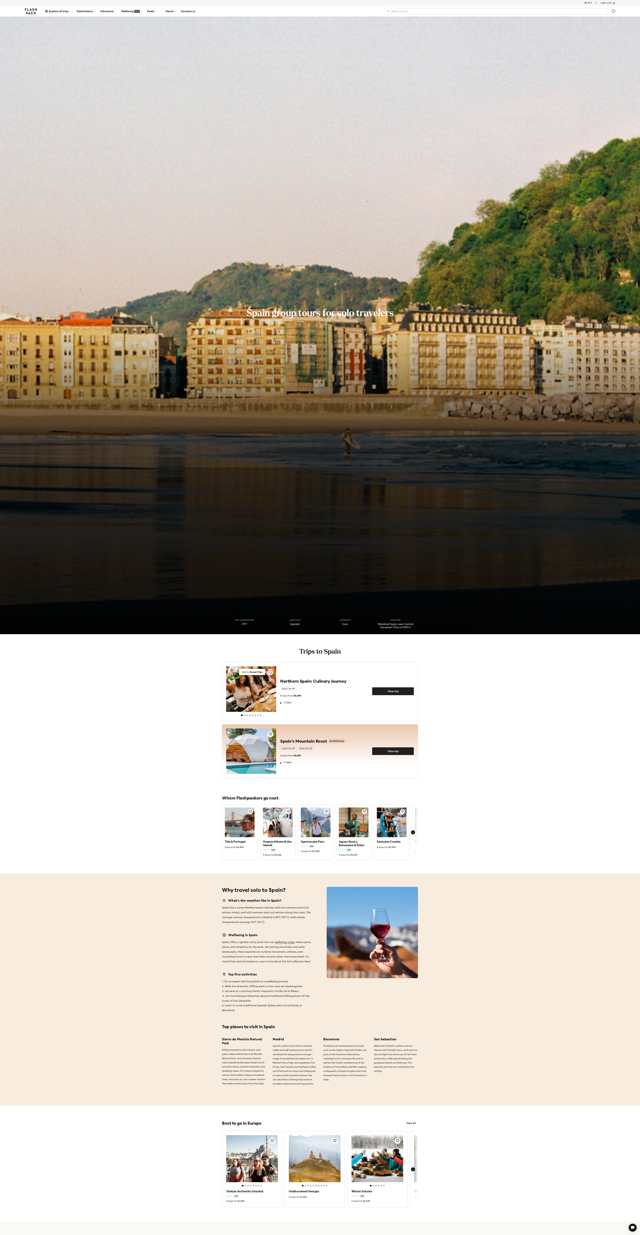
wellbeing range (285, 942)
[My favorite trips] (613, 11)
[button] (633, 1228)
